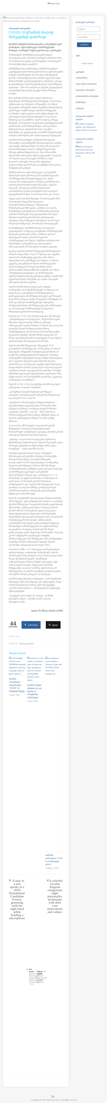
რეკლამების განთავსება (86, 84)
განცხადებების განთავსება (87, 96)
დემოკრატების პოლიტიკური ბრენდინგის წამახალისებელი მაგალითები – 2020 (32, 979)
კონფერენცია (82, 78)
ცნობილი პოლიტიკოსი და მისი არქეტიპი (39, 979)
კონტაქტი (80, 108)
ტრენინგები (81, 102)
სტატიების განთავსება (85, 90)
